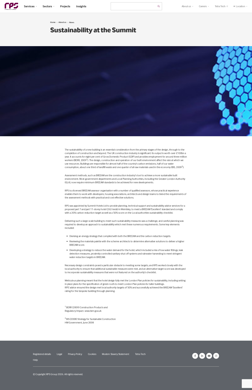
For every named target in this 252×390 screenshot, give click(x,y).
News (71, 22)
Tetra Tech (220, 6)
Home (52, 22)
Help (35, 360)
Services (29, 6)
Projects (65, 6)
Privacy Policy (75, 354)
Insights (81, 6)
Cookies (92, 354)
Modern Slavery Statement (115, 354)
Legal (59, 354)
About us (62, 22)
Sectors (47, 6)
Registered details (42, 354)
